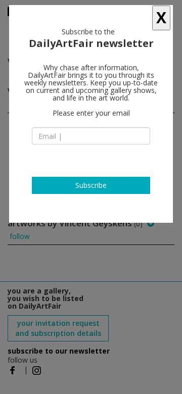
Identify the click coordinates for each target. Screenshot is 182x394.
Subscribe (91, 185)
